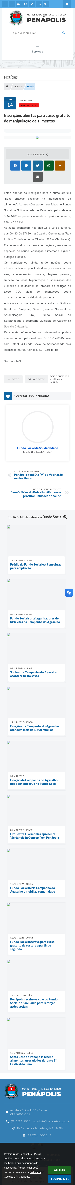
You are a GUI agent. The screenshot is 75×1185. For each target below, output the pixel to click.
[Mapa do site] (39, 4)
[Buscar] (64, 33)
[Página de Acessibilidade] (46, 4)
